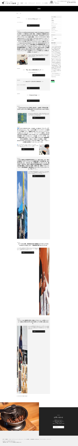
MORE (29, 25)
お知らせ (52, 40)
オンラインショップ (15, 439)
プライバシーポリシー (54, 30)
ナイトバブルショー (33, 19)
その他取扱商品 (53, 27)
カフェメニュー (53, 25)
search (17, 4)
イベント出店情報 (53, 38)
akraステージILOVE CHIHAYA (33, 81)
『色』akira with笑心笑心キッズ (33, 69)
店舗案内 (52, 20)
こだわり (52, 22)
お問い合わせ (37, 439)
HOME (17, 13)
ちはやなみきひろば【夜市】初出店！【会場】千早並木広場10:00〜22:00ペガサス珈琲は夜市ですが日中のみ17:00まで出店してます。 (33, 109)
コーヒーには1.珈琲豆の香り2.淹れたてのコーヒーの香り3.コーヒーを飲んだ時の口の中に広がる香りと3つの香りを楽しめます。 (33, 322)
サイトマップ (53, 32)
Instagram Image (33, 95)
